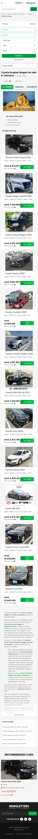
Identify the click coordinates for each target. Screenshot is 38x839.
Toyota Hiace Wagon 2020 (18, 234)
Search (33, 9)
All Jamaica (7, 87)
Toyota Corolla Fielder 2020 (19, 353)
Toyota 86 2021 (12, 508)
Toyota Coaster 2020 (15, 312)
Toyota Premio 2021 (15, 469)
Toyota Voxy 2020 (14, 431)
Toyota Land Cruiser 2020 (18, 157)
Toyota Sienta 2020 (15, 273)
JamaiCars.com (10, 626)
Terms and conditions (24, 834)
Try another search (13, 125)
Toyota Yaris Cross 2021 (17, 547)
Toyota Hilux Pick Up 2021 (17, 392)
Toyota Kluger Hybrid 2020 (18, 196)
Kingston (19, 87)
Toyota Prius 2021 (13, 588)
